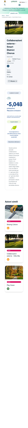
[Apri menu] (19, 5)
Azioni (7, 15)
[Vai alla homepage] (10, 3)
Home (3, 15)
